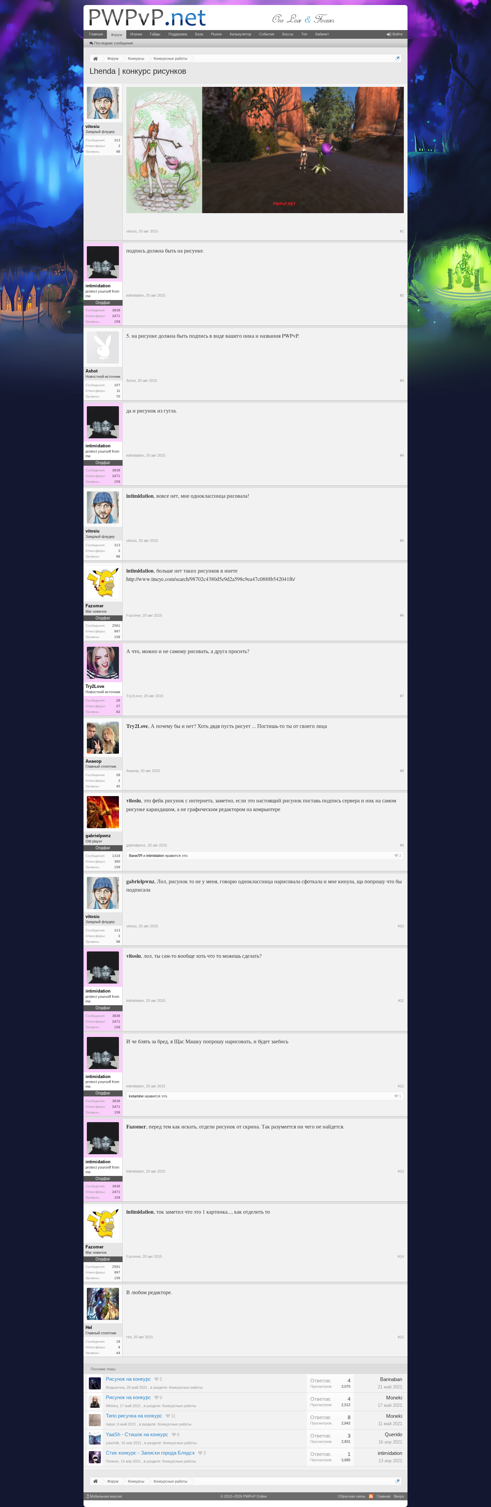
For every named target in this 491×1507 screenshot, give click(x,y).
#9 (402, 845)
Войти (397, 34)
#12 (401, 1086)
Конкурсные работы (186, 1387)
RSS (371, 1496)
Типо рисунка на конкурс (134, 1415)
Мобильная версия (105, 1496)
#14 (401, 1256)
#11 (401, 1001)
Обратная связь (351, 1496)
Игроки (136, 34)
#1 (402, 231)
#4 (402, 455)
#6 (402, 615)
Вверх (399, 1496)
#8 (402, 771)
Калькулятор (240, 34)
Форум (116, 35)
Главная (96, 34)
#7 (402, 696)
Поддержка (177, 34)
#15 (401, 1337)
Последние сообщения (113, 43)
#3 (402, 381)
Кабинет (322, 34)
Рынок (216, 34)
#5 (402, 541)
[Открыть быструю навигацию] (397, 58)
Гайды (155, 34)
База (199, 34)
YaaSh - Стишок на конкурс (137, 1434)
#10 (401, 926)
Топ (304, 34)
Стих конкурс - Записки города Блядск (150, 1453)
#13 (401, 1171)
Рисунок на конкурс (128, 1379)
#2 (402, 295)
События (266, 34)
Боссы (287, 34)
